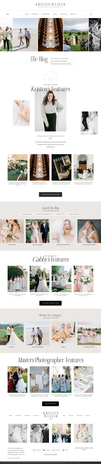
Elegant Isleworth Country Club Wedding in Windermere (61, 396)
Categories (45, 14)
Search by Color (27, 214)
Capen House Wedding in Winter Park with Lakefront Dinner (83, 396)
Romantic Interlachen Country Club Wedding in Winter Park (83, 183)
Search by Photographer (44, 214)
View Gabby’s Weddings (58, 61)
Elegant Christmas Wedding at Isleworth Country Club (18, 396)
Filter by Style (60, 214)
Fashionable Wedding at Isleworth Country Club (39, 183)
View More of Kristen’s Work (50, 194)
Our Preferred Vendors (89, 244)
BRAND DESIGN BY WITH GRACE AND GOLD (41, 462)
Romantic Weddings (38, 244)
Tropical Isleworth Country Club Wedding (17, 295)
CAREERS (71, 462)
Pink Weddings (12, 244)
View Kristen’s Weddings (59, 58)
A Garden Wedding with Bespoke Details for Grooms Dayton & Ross (17, 184)
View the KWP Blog (50, 403)
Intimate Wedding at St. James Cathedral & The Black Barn (39, 396)
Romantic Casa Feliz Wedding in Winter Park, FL (83, 295)
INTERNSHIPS (77, 462)
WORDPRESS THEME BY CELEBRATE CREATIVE (59, 462)
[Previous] (2, 34)
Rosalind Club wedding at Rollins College (61, 295)
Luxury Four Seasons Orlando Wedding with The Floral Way (61, 183)
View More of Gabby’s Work (50, 303)
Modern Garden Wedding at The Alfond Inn (39, 295)
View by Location (74, 214)
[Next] (98, 34)
